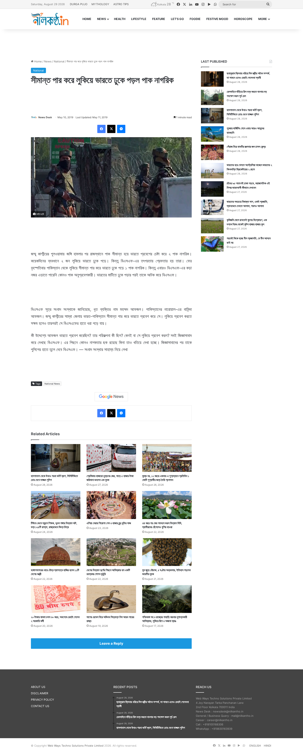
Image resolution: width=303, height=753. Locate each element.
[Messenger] (121, 129)
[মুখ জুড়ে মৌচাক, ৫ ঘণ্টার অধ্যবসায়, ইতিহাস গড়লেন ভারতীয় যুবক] (167, 552)
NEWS (101, 19)
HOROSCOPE (243, 19)
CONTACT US (40, 706)
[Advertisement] (151, 42)
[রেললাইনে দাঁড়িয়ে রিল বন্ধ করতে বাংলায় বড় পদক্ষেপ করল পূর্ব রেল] (212, 97)
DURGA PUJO (78, 4)
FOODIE (195, 19)
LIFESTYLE (138, 19)
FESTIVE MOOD (217, 19)
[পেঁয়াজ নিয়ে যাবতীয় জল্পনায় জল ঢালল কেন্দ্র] (212, 152)
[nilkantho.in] (49, 19)
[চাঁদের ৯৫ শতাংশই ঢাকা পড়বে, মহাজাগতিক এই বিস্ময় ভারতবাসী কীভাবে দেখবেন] (212, 189)
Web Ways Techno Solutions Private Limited (75, 745)
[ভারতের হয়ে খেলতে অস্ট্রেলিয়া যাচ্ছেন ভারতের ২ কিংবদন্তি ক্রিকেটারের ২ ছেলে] (212, 170)
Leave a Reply (111, 643)
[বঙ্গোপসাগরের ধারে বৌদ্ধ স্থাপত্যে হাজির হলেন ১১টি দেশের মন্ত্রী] (55, 552)
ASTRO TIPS (121, 4)
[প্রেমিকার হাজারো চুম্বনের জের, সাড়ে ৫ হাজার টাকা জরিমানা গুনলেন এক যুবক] (111, 458)
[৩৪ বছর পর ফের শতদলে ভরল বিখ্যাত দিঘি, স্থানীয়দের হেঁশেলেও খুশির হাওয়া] (167, 505)
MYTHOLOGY (100, 4)
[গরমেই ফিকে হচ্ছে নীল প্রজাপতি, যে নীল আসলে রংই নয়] (212, 244)
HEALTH (119, 19)
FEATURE (158, 19)
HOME (86, 19)
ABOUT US (38, 687)
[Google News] (111, 396)
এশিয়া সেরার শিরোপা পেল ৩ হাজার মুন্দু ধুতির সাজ (109, 523)
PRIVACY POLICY (42, 699)
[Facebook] (101, 129)
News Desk (45, 117)
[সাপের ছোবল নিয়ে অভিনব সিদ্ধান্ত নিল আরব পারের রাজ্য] (111, 599)
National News (52, 383)
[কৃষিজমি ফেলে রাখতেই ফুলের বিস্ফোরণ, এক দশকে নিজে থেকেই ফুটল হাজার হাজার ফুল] (212, 225)
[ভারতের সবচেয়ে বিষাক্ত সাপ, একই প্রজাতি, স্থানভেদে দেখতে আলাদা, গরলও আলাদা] (212, 207)
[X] (111, 129)
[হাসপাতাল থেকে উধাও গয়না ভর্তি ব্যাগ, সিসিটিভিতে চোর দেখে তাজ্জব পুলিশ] (55, 458)
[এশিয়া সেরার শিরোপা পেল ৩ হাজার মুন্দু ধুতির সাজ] (111, 505)
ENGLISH (255, 745)
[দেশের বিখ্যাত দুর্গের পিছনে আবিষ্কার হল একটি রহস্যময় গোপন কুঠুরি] (111, 552)
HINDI (267, 745)
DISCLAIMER (39, 693)
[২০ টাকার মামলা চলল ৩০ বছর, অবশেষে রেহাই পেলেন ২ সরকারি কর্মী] (55, 599)
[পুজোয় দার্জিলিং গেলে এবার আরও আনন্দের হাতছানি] (212, 134)
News (48, 61)
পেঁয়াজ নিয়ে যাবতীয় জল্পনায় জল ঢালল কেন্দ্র (246, 146)
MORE (262, 19)
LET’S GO (177, 19)
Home (37, 61)
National (59, 61)
